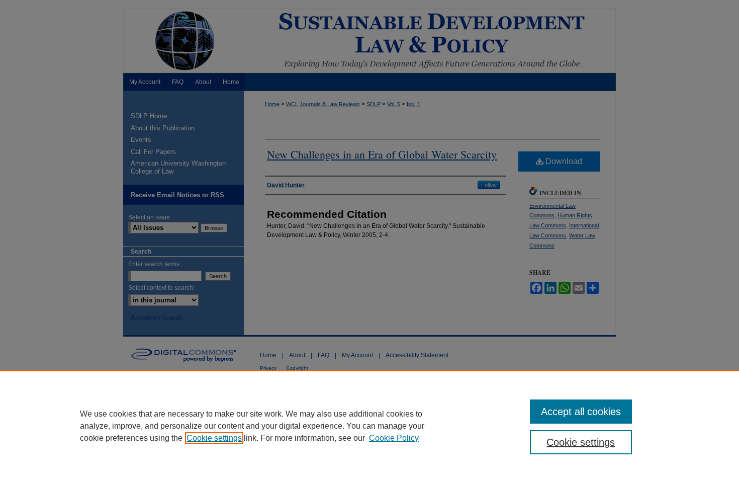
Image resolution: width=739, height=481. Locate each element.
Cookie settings (214, 438)
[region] (369, 425)
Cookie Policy (394, 438)
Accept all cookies (581, 411)
